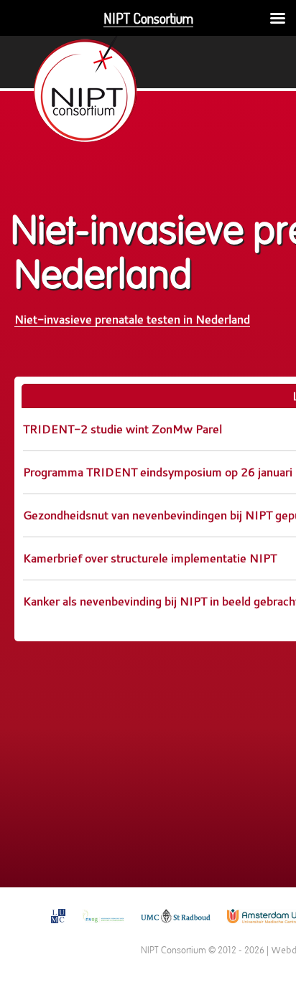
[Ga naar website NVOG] (103, 927)
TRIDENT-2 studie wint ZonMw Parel (122, 428)
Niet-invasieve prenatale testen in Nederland (132, 318)
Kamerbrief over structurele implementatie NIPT (150, 557)
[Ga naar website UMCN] (176, 927)
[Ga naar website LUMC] (58, 927)
